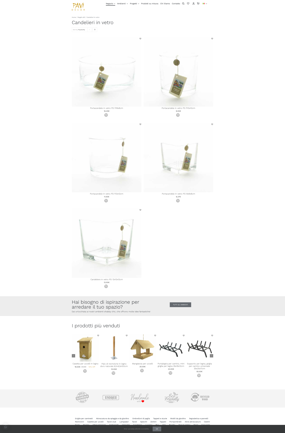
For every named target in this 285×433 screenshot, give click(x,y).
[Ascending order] (95, 30)
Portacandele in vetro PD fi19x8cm (106, 108)
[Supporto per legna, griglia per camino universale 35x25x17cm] (199, 335)
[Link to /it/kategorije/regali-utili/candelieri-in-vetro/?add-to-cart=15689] (178, 200)
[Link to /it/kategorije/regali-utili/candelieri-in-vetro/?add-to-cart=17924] (142, 370)
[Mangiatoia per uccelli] (142, 335)
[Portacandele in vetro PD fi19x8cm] (106, 39)
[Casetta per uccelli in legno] (85, 335)
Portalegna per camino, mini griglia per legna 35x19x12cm (171, 364)
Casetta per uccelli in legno (85, 363)
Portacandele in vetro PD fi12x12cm (106, 194)
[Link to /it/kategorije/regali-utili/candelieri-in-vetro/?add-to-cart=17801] (113, 373)
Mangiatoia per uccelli (142, 363)
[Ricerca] (183, 3)
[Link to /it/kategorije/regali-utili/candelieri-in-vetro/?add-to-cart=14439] (85, 371)
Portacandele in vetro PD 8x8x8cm (178, 194)
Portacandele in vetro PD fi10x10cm (178, 108)
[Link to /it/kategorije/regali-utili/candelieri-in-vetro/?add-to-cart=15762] (106, 200)
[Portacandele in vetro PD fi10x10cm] (178, 39)
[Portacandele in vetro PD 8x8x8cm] (178, 124)
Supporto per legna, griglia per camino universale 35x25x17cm (199, 366)
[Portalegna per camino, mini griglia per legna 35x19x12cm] (171, 335)
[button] (140, 39)
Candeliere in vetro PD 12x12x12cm (107, 279)
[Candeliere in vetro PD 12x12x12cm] (106, 210)
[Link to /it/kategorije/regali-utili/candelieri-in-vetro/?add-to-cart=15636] (106, 286)
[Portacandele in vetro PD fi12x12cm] (106, 124)
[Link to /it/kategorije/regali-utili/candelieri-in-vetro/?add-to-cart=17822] (170, 373)
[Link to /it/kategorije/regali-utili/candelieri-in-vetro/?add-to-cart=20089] (199, 375)
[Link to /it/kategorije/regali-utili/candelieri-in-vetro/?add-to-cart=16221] (106, 115)
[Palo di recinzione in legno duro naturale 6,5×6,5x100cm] (114, 335)
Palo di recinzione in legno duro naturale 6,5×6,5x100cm (114, 365)
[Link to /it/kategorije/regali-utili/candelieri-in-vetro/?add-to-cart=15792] (178, 115)
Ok (157, 429)
